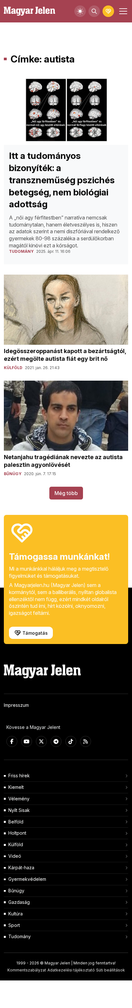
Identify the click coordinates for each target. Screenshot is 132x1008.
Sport (14, 925)
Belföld (15, 821)
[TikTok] (70, 741)
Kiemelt (16, 787)
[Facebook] (11, 741)
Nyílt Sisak (19, 810)
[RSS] (85, 741)
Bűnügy (16, 890)
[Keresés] (94, 11)
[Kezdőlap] (29, 11)
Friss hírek (19, 775)
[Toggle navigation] (122, 11)
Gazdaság (19, 902)
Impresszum (16, 705)
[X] (41, 741)
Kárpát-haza (21, 867)
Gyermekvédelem (27, 879)
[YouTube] (26, 741)
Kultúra (15, 913)
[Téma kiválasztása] (80, 11)
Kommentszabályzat (26, 970)
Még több (66, 493)
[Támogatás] (108, 11)
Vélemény (18, 798)
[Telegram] (56, 741)
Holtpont (17, 833)
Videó (14, 856)
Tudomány (19, 936)
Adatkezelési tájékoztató (71, 970)
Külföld (15, 844)
